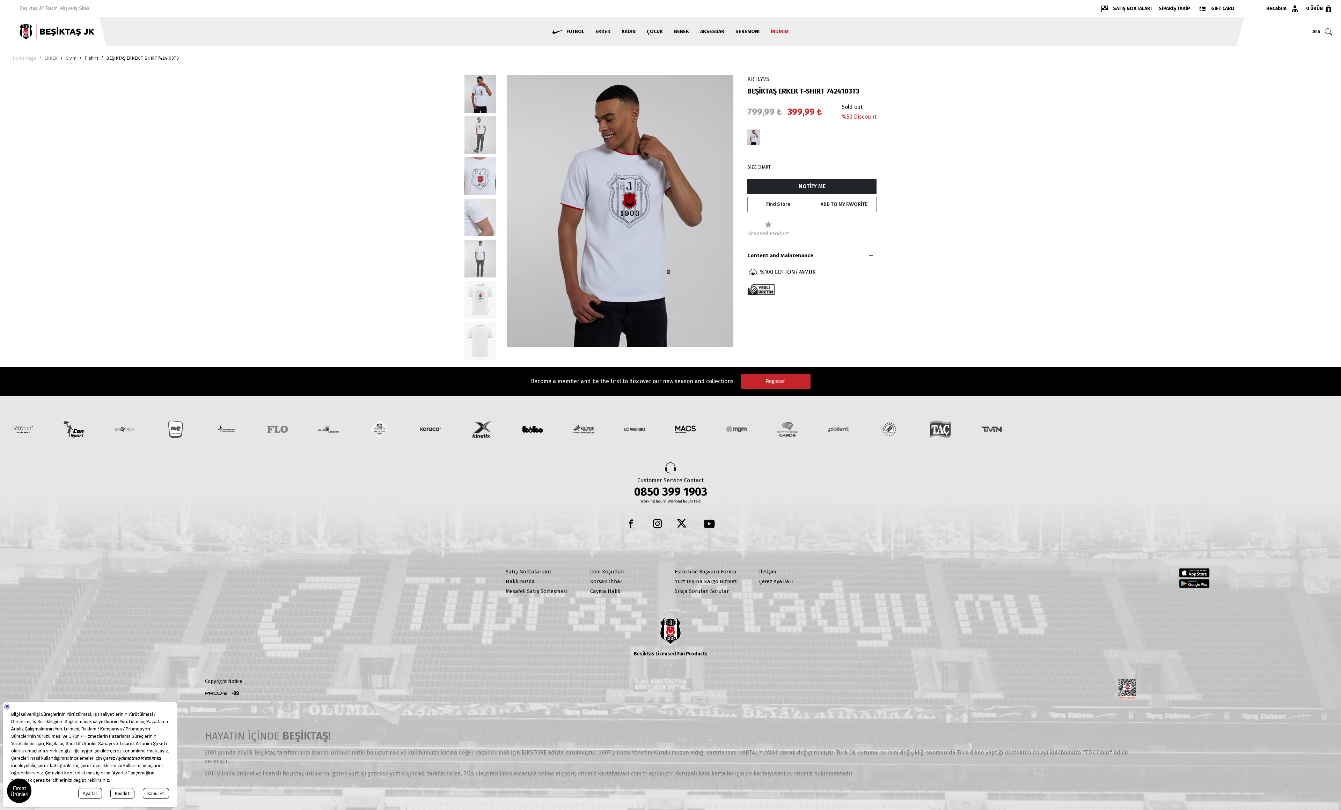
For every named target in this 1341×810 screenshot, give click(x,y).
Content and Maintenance (780, 255)
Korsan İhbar (606, 581)
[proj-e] (216, 693)
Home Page (24, 58)
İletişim (767, 572)
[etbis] (1127, 689)
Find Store (778, 204)
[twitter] (683, 524)
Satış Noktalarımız (529, 572)
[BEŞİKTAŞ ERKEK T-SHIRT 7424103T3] (753, 137)
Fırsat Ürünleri (19, 790)
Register (775, 381)
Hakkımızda (520, 581)
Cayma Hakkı (606, 591)
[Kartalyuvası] (112, 31)
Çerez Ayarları (776, 581)
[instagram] (657, 524)
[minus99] (235, 693)
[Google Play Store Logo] (1194, 583)
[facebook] (631, 524)
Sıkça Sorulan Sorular (702, 591)
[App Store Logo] (1194, 572)
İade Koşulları (607, 572)
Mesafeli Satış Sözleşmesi (536, 591)
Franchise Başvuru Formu (706, 572)
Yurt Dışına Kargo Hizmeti (706, 581)
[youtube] (709, 524)
